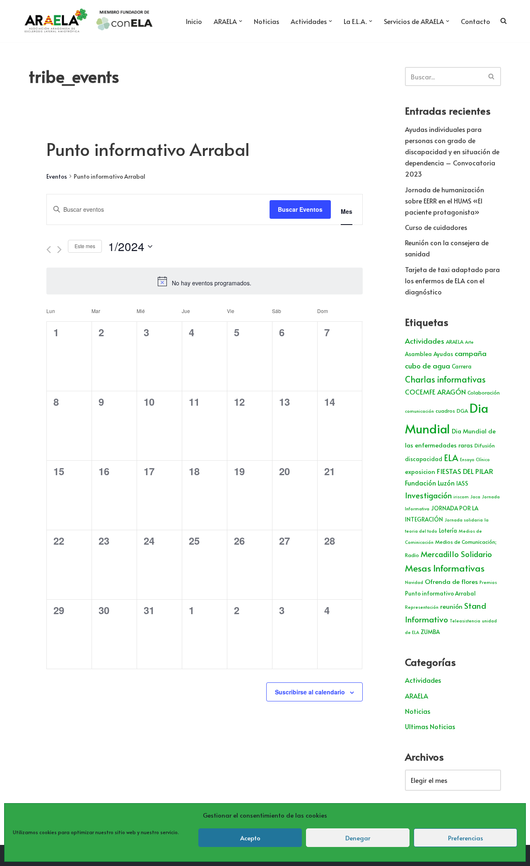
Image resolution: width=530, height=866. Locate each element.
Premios (488, 582)
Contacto (475, 21)
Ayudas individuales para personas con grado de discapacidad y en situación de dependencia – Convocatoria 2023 (452, 151)
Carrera (462, 366)
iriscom (461, 496)
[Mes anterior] (48, 250)
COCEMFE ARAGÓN (435, 392)
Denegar (357, 837)
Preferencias (465, 837)
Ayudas (443, 354)
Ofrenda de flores (451, 581)
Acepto (250, 837)
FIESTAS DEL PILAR (465, 471)
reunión (451, 606)
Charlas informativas (445, 379)
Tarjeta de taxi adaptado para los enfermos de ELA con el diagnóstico (452, 280)
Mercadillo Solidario (456, 553)
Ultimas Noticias (430, 726)
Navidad (414, 582)
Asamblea (418, 354)
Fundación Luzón (430, 483)
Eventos (56, 176)
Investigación (428, 495)
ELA (451, 458)
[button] (240, 21)
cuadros (445, 410)
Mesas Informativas (444, 568)
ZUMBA (430, 632)
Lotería (448, 530)
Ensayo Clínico (475, 459)
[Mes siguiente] (59, 250)
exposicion (420, 471)
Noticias (266, 21)
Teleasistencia (465, 620)
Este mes (85, 245)
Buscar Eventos (300, 209)
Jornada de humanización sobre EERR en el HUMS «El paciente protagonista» (444, 200)
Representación (421, 607)
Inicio (194, 21)
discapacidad (423, 459)
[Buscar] (491, 76)
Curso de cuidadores (436, 227)
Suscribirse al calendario (310, 692)
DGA (462, 410)
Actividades (424, 341)
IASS (462, 483)
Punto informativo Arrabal (440, 593)
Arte (469, 342)
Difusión (485, 445)
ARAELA (454, 341)
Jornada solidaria (464, 520)
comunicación (419, 411)
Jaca (475, 496)
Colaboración (483, 392)
